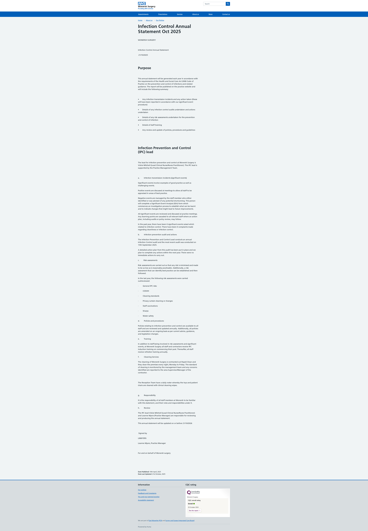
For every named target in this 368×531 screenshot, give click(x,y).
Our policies (142, 490)
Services (179, 14)
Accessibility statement (146, 500)
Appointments (143, 14)
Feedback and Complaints (147, 493)
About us (195, 14)
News (210, 14)
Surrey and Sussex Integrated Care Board (180, 521)
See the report (193, 510)
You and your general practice (148, 497)
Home (140, 20)
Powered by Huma (144, 527)
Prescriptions (162, 14)
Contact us (226, 14)
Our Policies (160, 20)
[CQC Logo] (193, 493)
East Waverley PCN (155, 521)
